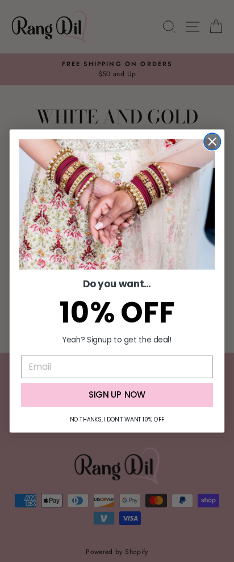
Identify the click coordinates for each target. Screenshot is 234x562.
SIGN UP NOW (117, 394)
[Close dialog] (212, 141)
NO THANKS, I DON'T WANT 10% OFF (117, 419)
